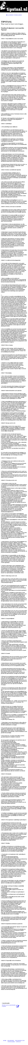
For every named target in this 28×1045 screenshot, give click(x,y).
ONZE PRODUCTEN (20, 1040)
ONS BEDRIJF (10, 1040)
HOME (4, 1040)
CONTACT (18, 1041)
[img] (14, 6)
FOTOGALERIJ (11, 1041)
